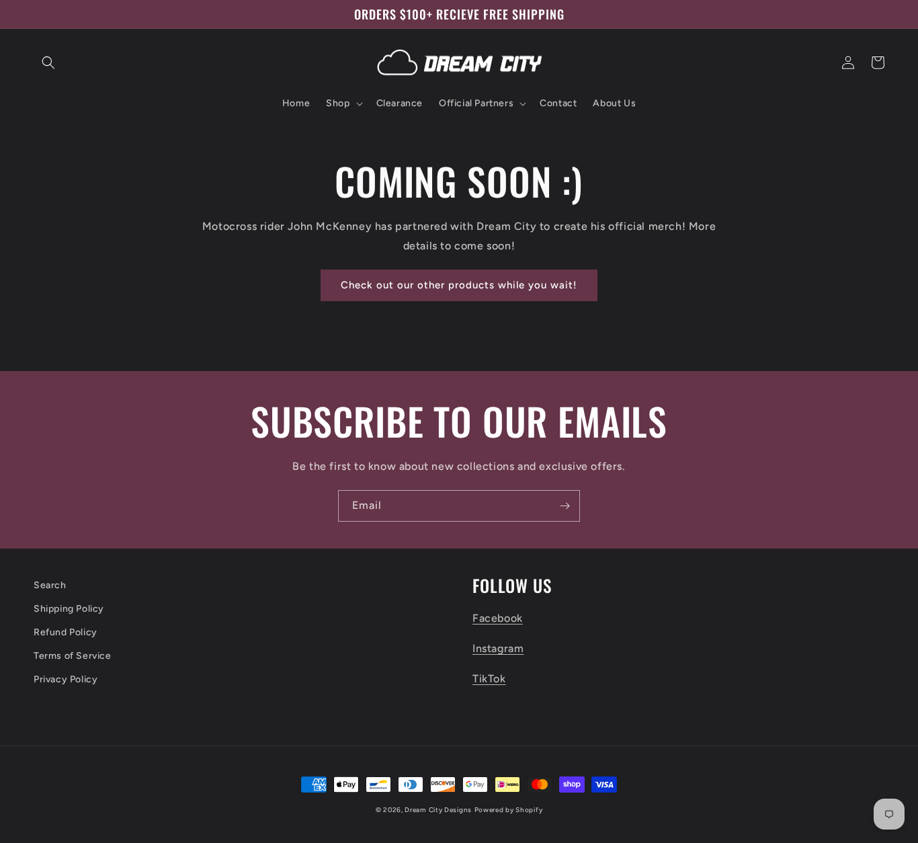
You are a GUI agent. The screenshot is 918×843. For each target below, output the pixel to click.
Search (50, 585)
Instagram (498, 648)
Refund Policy (65, 632)
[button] (48, 62)
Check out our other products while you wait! (459, 285)
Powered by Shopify (508, 809)
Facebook (497, 618)
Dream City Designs (438, 809)
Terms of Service (73, 655)
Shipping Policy (69, 608)
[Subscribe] (564, 506)
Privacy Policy (65, 679)
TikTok (489, 678)
